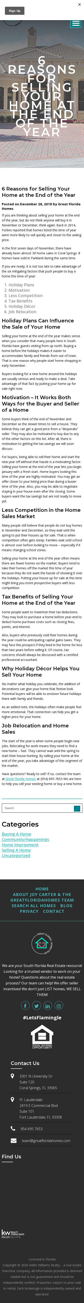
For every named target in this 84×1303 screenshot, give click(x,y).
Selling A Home (16, 850)
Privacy (29, 911)
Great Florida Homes (21, 779)
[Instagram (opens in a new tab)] (58, 1005)
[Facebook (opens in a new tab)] (25, 1005)
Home (42, 889)
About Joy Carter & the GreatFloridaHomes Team (42, 897)
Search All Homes (34, 905)
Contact (54, 911)
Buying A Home (16, 834)
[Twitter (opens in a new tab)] (36, 1005)
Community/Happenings (25, 839)
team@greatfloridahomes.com (46, 1140)
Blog (66, 905)
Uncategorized (16, 855)
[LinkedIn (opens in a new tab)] (47, 1005)
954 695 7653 (32, 1128)
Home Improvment (20, 844)
